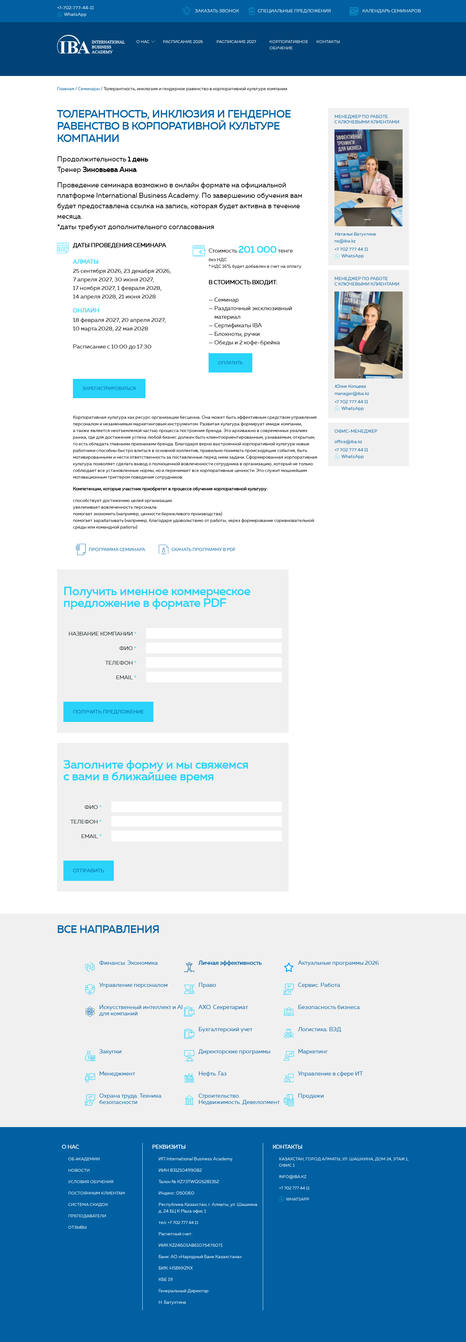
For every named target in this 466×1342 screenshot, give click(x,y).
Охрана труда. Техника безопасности (130, 1099)
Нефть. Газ (212, 1073)
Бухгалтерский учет (225, 1029)
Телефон (121, 663)
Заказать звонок (217, 11)
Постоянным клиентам (96, 1192)
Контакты (328, 41)
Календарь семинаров (391, 11)
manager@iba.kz (351, 393)
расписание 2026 (183, 41)
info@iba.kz (293, 1176)
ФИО (128, 648)
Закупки (110, 1051)
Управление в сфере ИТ (330, 1073)
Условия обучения (90, 1181)
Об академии (84, 1158)
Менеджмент (117, 1073)
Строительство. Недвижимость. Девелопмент (239, 1099)
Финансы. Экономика (128, 962)
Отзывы (77, 1227)
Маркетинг (313, 1051)
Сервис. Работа (319, 984)
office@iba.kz (348, 441)
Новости (79, 1170)
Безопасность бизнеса (329, 1007)
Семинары (89, 88)
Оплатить (230, 363)
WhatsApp (75, 14)
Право (207, 984)
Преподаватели (87, 1215)
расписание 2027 (236, 41)
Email (126, 677)
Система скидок (88, 1204)
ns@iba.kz (345, 241)
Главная (65, 88)
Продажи (311, 1095)
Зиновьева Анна (110, 169)
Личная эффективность (230, 962)
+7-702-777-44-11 (75, 7)
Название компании (102, 633)
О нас (143, 41)
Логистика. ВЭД (319, 1029)
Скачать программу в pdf (204, 549)
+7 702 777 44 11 (351, 249)
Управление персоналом (133, 984)
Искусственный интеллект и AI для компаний (141, 1010)
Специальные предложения (294, 11)
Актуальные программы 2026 (338, 962)
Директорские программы (234, 1051)
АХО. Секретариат (223, 1007)
